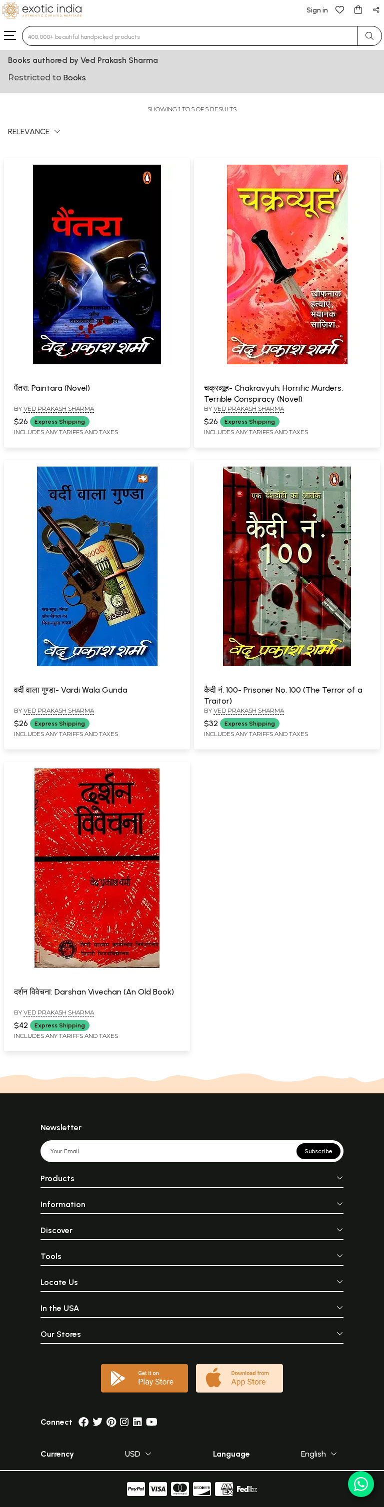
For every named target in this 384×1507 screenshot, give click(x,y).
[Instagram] (124, 1422)
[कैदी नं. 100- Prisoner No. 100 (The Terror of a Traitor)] (287, 664)
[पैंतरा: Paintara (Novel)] (97, 362)
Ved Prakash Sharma (59, 408)
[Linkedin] (137, 1422)
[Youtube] (152, 1422)
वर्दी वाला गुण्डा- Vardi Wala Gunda (71, 690)
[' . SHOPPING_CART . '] (358, 9)
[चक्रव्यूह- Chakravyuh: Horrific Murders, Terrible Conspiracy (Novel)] (287, 362)
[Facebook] (83, 1422)
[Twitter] (97, 1422)
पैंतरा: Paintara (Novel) (52, 388)
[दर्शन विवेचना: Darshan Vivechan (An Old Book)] (97, 966)
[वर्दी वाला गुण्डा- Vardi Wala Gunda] (97, 664)
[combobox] (190, 36)
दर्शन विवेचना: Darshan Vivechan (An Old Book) (94, 992)
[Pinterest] (111, 1422)
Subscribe (318, 1151)
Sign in (317, 10)
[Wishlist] (340, 9)
